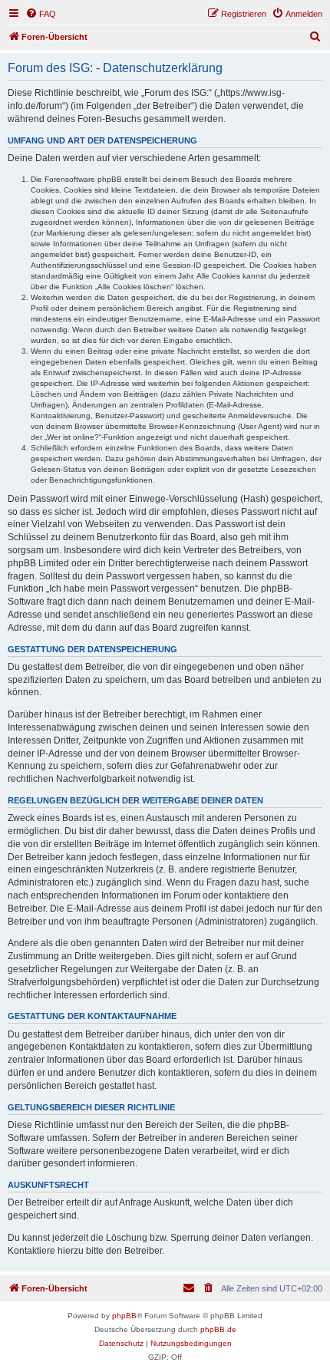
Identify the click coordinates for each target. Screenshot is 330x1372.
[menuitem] (40, 14)
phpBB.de (218, 1329)
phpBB (124, 1315)
